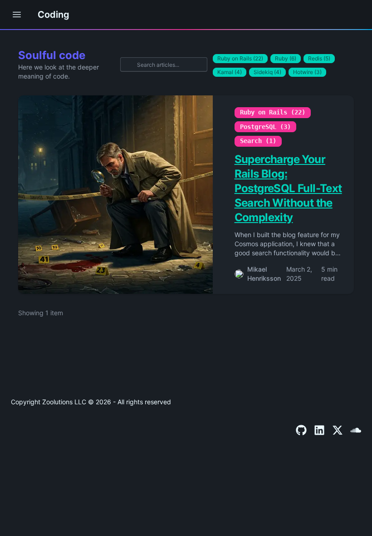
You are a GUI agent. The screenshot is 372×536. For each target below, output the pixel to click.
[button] (17, 14)
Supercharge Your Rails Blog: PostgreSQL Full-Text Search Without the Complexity (288, 188)
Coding (53, 14)
